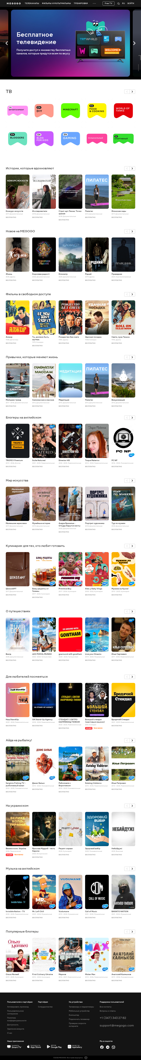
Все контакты (106, 1007)
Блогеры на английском (23, 417)
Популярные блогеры (22, 931)
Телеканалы (32, 3)
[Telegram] (107, 1047)
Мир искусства (17, 480)
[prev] (127, 91)
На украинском (17, 805)
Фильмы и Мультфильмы (56, 3)
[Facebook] (102, 1047)
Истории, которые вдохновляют (30, 168)
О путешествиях (18, 611)
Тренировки (81, 3)
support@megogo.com (117, 1025)
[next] (132, 91)
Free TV (108, 3)
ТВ (9, 91)
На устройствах (76, 1002)
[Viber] (113, 1047)
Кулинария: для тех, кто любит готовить (35, 546)
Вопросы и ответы (108, 1011)
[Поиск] (118, 3)
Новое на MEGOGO (20, 231)
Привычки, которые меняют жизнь (32, 357)
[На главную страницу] (14, 3)
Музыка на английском (23, 868)
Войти (131, 3)
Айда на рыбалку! (19, 740)
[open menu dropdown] (94, 3)
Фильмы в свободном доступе (28, 294)
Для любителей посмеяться (27, 676)
